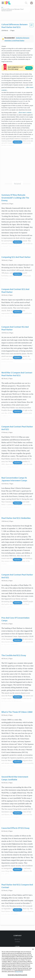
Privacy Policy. (18, 971)
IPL (2, 7)
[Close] (33, 949)
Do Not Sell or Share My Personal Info (17, 975)
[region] (17, 962)
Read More (17, 242)
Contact (17, 941)
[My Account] (32, 3)
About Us (17, 939)
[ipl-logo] (8, 4)
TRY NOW (29, 68)
